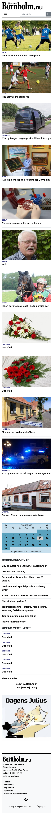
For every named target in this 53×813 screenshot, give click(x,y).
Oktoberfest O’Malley (13, 571)
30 (47, 545)
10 (6, 538)
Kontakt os (9, 784)
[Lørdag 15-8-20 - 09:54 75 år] (26, 245)
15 (40, 538)
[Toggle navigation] (5, 14)
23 (47, 541)
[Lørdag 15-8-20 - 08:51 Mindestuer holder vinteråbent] (26, 412)
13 (26, 538)
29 (40, 545)
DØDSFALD (6, 344)
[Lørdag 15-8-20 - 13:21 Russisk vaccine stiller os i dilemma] (26, 203)
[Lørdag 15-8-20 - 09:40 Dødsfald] (26, 327)
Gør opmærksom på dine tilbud (19, 616)
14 (33, 538)
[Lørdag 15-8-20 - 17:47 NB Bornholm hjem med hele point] (26, 35)
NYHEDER (6, 135)
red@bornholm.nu (11, 776)
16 (47, 538)
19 (19, 541)
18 (13, 541)
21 (33, 541)
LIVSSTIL (5, 512)
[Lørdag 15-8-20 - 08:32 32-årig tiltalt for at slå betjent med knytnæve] (26, 454)
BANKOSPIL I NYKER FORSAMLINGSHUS (25, 595)
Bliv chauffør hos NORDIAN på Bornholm (24, 566)
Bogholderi (9, 787)
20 (26, 541)
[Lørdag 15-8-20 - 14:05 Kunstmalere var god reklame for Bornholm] (26, 160)
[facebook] (26, 799)
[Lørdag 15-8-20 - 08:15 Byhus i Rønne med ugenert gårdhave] (26, 495)
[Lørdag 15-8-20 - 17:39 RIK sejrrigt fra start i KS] (26, 77)
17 (6, 541)
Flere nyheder (9, 678)
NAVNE (4, 261)
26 (19, 545)
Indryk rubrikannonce (14, 621)
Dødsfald (7, 637)
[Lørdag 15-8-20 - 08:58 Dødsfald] (26, 371)
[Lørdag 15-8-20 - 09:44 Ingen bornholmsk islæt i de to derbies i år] (26, 286)
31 (6, 548)
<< (5, 525)
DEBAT (4, 220)
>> (47, 525)
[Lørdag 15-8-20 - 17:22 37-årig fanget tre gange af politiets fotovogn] (26, 118)
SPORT (4, 52)
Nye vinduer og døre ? (14, 601)
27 (26, 545)
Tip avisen (8, 790)
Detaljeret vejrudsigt (26, 687)
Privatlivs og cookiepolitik (15, 793)
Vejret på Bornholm (26, 684)
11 (13, 538)
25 (13, 545)
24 (6, 545)
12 (19, 538)
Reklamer (8, 782)
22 (40, 541)
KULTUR (5, 177)
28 (33, 545)
